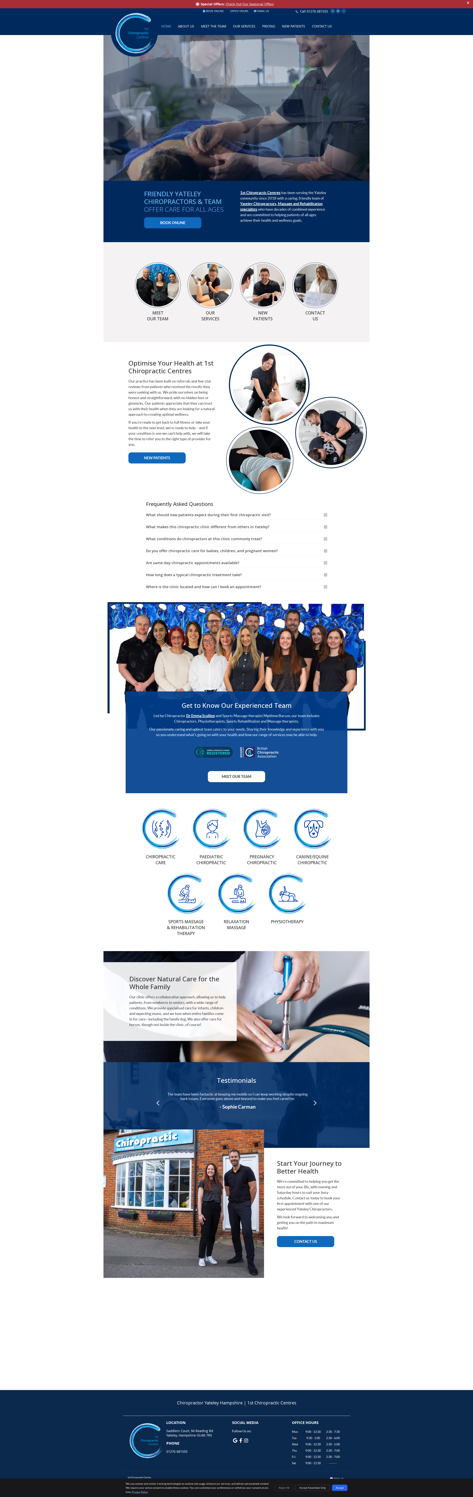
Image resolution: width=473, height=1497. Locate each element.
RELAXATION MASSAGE (236, 924)
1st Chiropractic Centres (260, 193)
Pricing (268, 26)
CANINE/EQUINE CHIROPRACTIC (312, 860)
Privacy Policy (140, 1492)
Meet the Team (213, 26)
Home (166, 26)
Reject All (284, 1487)
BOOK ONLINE (172, 223)
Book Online (215, 11)
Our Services (244, 26)
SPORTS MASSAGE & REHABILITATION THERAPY (186, 927)
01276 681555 (317, 11)
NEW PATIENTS (263, 316)
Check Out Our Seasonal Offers (250, 4)
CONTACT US (315, 316)
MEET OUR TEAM (158, 316)
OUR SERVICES (210, 316)
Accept (340, 1487)
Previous (158, 1103)
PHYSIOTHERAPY (287, 922)
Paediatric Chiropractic (211, 860)
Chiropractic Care (160, 860)
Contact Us (322, 26)
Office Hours (239, 11)
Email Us (263, 11)
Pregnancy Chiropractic (262, 860)
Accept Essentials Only (312, 1487)
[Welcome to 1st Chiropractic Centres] (134, 54)
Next (314, 1103)
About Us (186, 26)
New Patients (293, 26)
